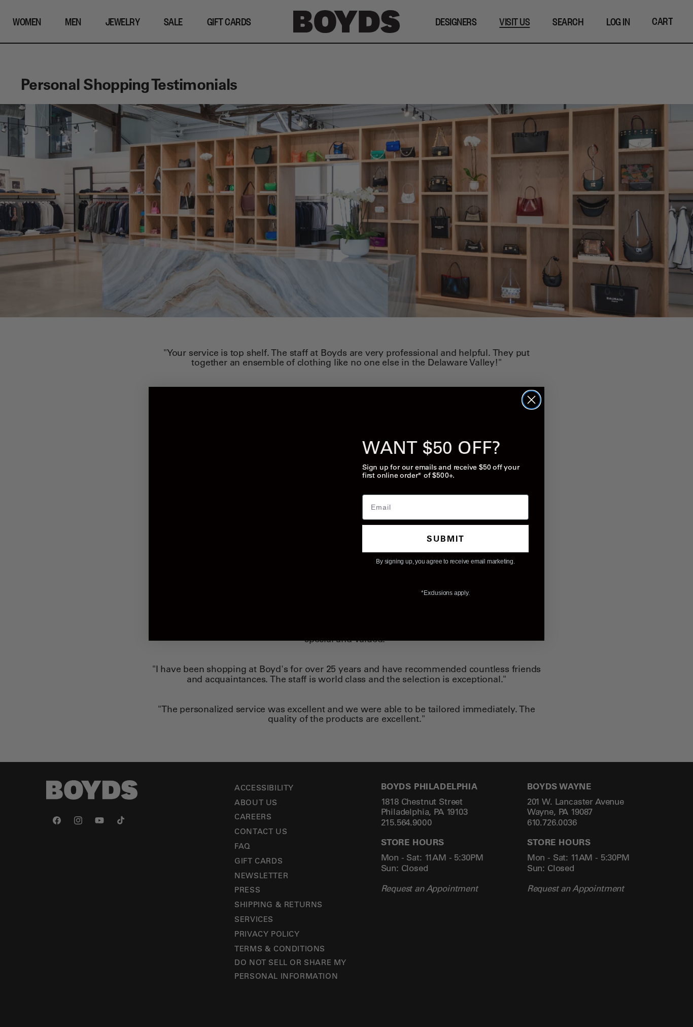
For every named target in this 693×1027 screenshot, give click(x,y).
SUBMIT (446, 538)
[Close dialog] (531, 400)
